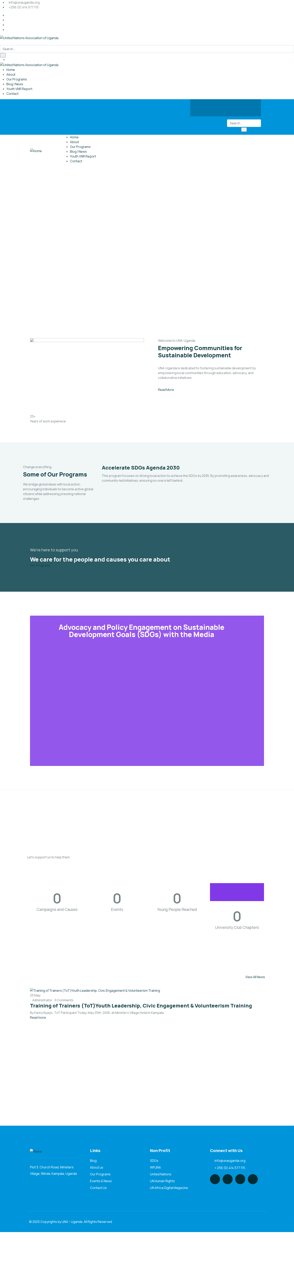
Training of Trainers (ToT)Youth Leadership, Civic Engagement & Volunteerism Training (141, 1005)
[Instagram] (233, 107)
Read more (38, 1017)
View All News (255, 977)
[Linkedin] (249, 107)
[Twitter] (218, 107)
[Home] (36, 151)
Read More (166, 389)
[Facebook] (202, 107)
